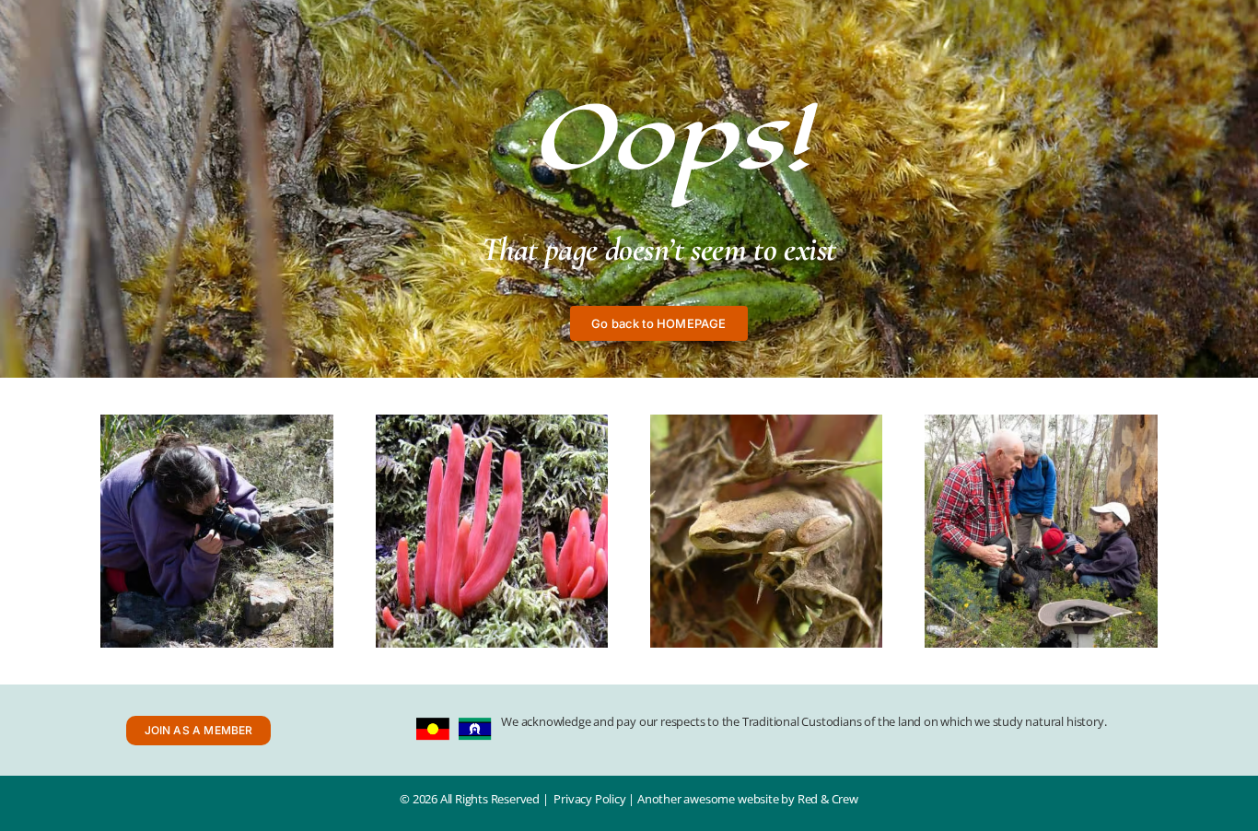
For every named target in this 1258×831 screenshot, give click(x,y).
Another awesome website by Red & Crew (747, 798)
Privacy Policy (589, 798)
